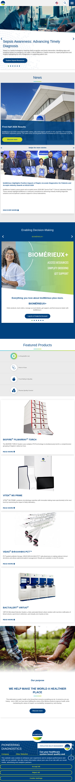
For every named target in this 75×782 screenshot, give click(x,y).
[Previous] (1, 39)
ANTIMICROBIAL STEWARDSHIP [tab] (34, 320)
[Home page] (3, 3)
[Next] (73, 39)
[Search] (65, 3)
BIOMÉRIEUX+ (37, 303)
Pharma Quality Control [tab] (26, 390)
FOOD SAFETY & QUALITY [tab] (38, 320)
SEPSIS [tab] (36, 320)
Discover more (12, 139)
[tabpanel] (37, 511)
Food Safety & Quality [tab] (25, 379)
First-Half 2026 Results (14, 127)
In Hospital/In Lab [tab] (24, 356)
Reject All (36, 772)
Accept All (36, 767)
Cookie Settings (36, 778)
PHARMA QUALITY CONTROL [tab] (40, 320)
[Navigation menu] (72, 3)
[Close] (71, 758)
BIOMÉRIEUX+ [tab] (37, 237)
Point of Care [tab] (23, 367)
